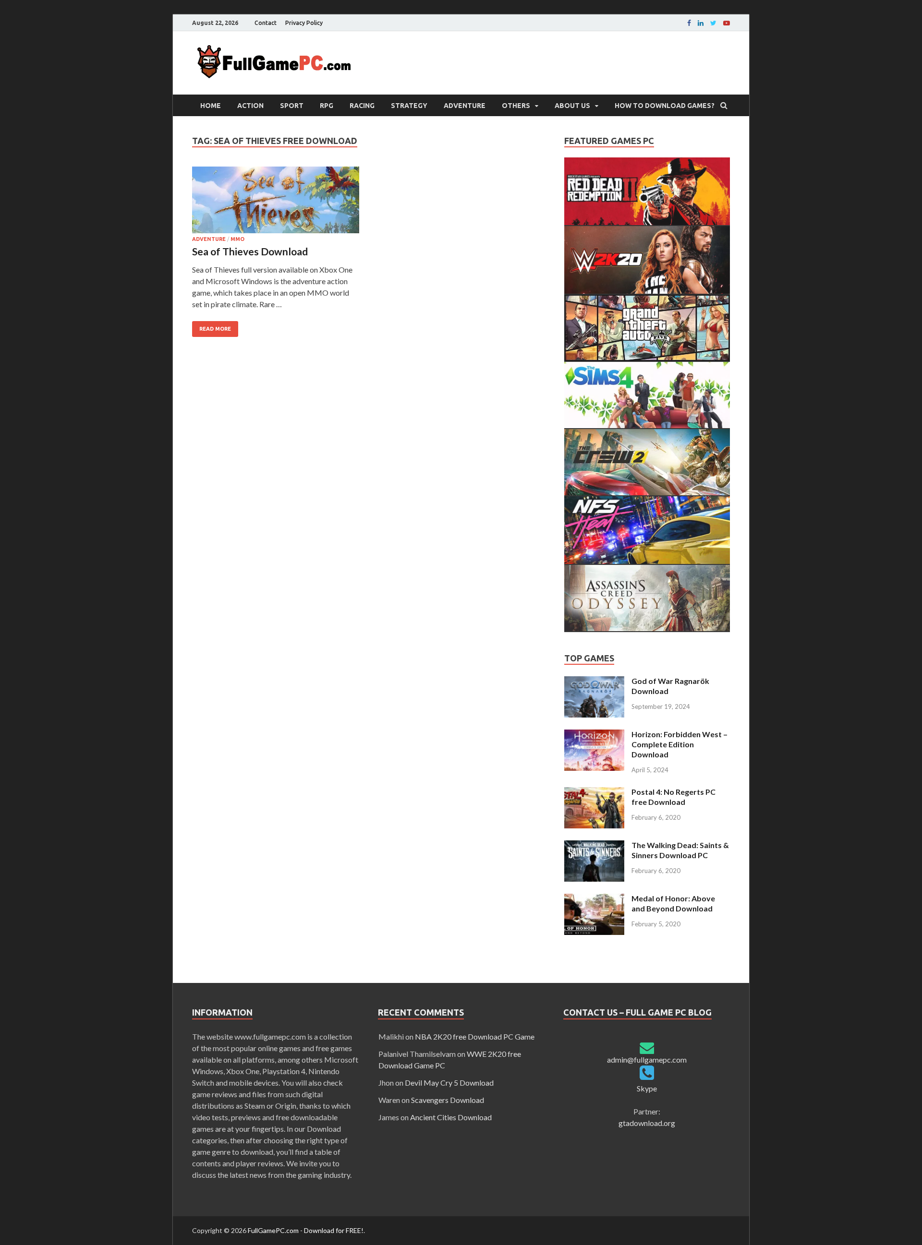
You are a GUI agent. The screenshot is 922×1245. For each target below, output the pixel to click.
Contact (266, 23)
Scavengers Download (447, 1099)
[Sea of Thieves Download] (275, 201)
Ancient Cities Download (451, 1117)
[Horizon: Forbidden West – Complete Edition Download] (594, 735)
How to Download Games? (665, 105)
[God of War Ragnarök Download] (594, 681)
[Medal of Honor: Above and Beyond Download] (594, 899)
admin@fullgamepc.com (647, 1059)
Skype (647, 1088)
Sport (291, 105)
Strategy (409, 105)
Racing (362, 105)
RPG (326, 105)
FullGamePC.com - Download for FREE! (306, 1230)
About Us (572, 105)
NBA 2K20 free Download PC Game (474, 1036)
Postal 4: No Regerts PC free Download (673, 796)
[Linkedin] (700, 23)
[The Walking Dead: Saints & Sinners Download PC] (594, 845)
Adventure (464, 105)
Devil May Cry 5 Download (449, 1082)
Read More (215, 329)
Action (250, 105)
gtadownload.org (647, 1122)
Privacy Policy (304, 23)
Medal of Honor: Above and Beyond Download (673, 903)
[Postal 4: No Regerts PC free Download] (594, 792)
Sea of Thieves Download (250, 251)
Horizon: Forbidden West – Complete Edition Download (679, 744)
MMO (237, 239)
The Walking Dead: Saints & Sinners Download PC (680, 850)
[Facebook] (689, 23)
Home (210, 105)
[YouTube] (726, 23)
